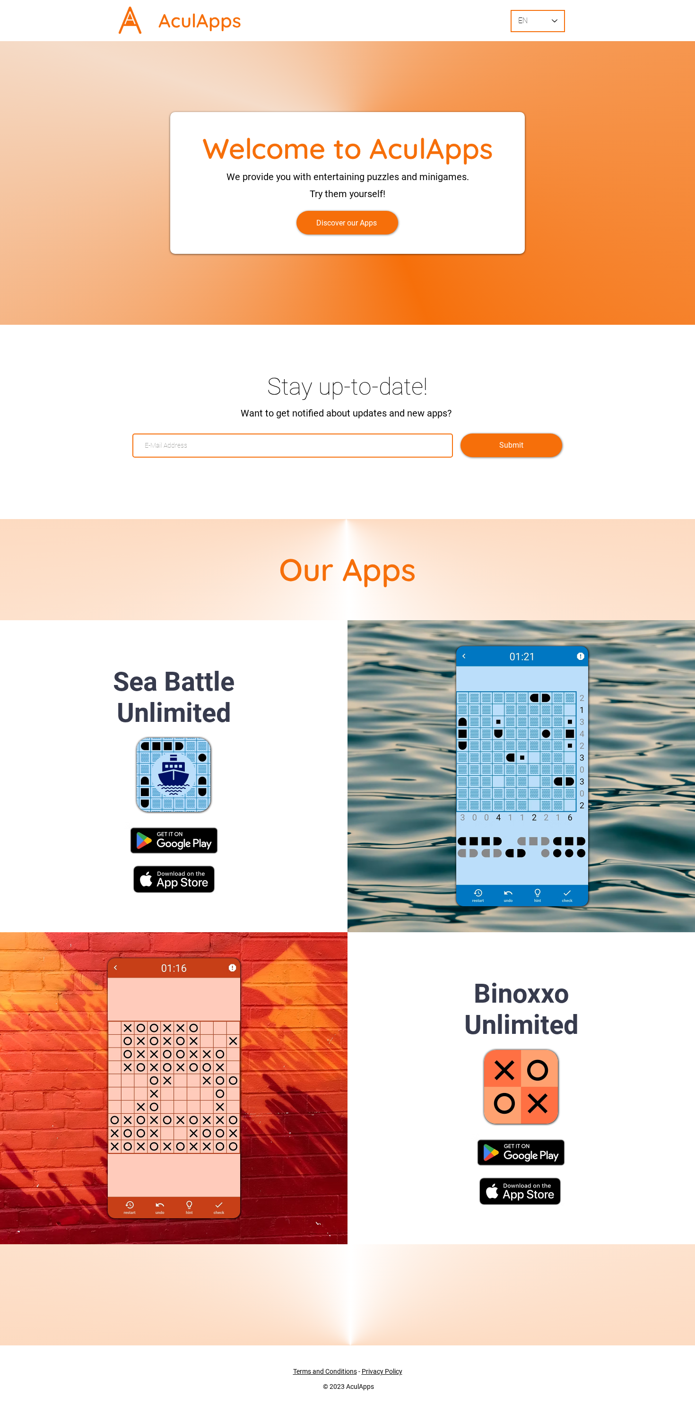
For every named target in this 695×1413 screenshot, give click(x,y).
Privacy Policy (382, 1371)
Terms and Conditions (325, 1371)
